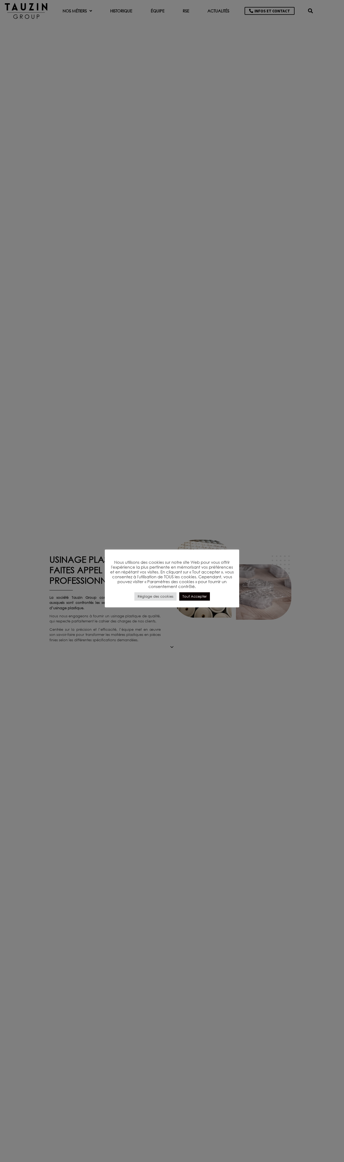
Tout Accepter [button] (194, 596)
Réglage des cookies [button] (155, 596)
